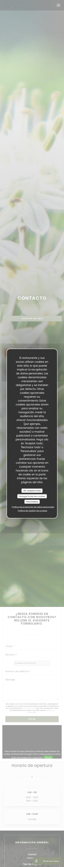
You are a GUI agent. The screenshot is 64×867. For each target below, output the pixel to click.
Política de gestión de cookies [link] (32, 510)
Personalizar (32, 501)
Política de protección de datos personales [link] (33, 506)
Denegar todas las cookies (32, 496)
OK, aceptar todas (32, 490)
